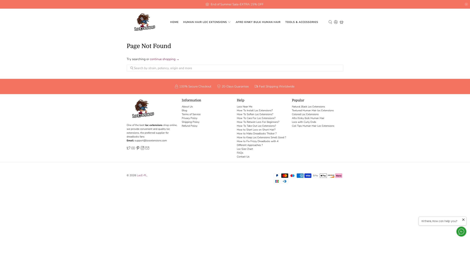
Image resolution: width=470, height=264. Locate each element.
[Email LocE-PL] (147, 149)
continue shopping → (164, 59)
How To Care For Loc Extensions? (256, 118)
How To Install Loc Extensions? (255, 110)
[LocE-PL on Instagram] (142, 149)
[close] (466, 4)
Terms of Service (191, 114)
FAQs (240, 153)
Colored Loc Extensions (305, 114)
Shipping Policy (190, 122)
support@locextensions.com (151, 140)
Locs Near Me (244, 106)
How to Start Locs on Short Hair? (256, 129)
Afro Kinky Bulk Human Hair (258, 22)
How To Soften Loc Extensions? (255, 114)
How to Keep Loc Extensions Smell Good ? (261, 137)
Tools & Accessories (301, 22)
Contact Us (243, 156)
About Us (187, 106)
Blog (184, 110)
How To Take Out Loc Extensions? (256, 126)
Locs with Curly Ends (304, 122)
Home (174, 22)
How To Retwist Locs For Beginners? (258, 122)
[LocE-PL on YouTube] (133, 149)
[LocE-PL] (143, 22)
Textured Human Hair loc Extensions (313, 110)
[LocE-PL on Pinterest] (138, 149)
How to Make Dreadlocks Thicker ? (256, 133)
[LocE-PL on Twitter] (128, 149)
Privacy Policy (189, 118)
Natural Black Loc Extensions (308, 106)
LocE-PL (142, 175)
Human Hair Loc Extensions (205, 22)
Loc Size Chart (245, 149)
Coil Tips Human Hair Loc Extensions (313, 126)
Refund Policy (189, 126)
